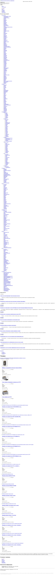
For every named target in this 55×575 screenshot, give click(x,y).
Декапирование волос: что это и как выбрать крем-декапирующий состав (11, 336)
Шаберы (5, 76)
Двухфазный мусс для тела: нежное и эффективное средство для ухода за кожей (12, 347)
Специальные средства (7, 203)
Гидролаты (5, 187)
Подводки (5, 220)
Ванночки (5, 22)
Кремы (5, 93)
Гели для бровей (6, 214)
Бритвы (5, 20)
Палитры (5, 48)
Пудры (5, 102)
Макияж (3, 209)
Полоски (5, 56)
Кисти (5, 34)
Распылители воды (6, 60)
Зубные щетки (6, 173)
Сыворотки (5, 106)
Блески (5, 85)
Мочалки (5, 43)
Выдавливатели (6, 25)
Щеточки (5, 82)
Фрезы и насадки (6, 288)
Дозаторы (5, 27)
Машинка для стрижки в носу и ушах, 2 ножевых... (11, 525)
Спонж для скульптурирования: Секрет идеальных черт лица (10, 295)
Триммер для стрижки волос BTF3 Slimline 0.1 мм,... (12, 456)
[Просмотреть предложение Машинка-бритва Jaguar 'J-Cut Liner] (7, 513)
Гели (4, 88)
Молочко (5, 195)
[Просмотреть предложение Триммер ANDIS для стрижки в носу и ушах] (9, 503)
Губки (5, 26)
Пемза (5, 49)
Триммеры (7, 166)
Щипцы (5, 83)
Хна (4, 230)
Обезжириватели (6, 242)
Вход (3, 6)
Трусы (5, 71)
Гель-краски (5, 234)
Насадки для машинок (7, 282)
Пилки (5, 52)
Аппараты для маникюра (7, 272)
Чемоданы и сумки (6, 74)
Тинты (5, 227)
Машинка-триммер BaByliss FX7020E (9, 485)
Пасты (5, 99)
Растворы (5, 201)
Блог (2, 9)
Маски (5, 42)
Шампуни (5, 108)
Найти (1, 4)
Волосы (5, 118)
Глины (5, 89)
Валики (5, 21)
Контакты (3, 11)
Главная (3, 8)
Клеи (4, 239)
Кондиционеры (6, 90)
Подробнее (2, 305)
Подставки (5, 55)
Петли (5, 51)
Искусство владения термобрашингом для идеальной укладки (10, 319)
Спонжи (5, 65)
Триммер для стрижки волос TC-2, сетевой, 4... (11, 465)
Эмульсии (5, 110)
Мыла (6, 161)
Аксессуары (4, 15)
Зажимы (5, 29)
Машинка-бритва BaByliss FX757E (8, 475)
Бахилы (5, 18)
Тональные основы (6, 228)
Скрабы (5, 103)
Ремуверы (5, 224)
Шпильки (5, 78)
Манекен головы (6, 41)
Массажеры (5, 176)
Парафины (5, 261)
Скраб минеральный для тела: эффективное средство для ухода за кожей (11, 342)
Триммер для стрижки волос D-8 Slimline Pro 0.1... (11, 426)
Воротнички (5, 24)
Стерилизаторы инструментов (8, 285)
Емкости (5, 28)
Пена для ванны (6, 263)
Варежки (5, 23)
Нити (4, 178)
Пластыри (5, 179)
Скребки (5, 64)
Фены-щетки (6, 287)
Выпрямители (6, 274)
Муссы (5, 97)
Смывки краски (6, 104)
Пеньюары (5, 50)
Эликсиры (5, 109)
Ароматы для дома (6, 17)
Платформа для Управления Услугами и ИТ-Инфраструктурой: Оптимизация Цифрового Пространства (16, 307)
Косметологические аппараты (8, 276)
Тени (4, 226)
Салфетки (5, 63)
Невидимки (5, 44)
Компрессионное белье (9, 139)
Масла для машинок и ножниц (8, 277)
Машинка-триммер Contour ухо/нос (8, 495)
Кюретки (5, 38)
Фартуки (5, 72)
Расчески (7, 115)
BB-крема (5, 210)
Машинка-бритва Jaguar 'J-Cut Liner (9, 515)
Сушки (5, 245)
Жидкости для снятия (7, 238)
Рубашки (5, 62)
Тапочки (5, 66)
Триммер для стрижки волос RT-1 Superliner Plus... (11, 416)
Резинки (5, 61)
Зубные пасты (6, 172)
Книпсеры (5, 35)
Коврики (5, 36)
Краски (5, 92)
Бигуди (5, 19)
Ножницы (5, 45)
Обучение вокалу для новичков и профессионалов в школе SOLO (10, 314)
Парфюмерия (7, 162)
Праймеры (5, 222)
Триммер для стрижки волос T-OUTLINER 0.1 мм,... (12, 406)
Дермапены (5, 275)
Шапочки (5, 77)
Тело (4, 153)
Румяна (5, 225)
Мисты (5, 193)
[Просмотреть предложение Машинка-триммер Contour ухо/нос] (7, 493)
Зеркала (5, 31)
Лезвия (5, 39)
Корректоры (5, 91)
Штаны (5, 79)
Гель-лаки (5, 235)
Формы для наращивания (7, 247)
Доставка (3, 560)
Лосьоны (7, 126)
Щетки (5, 80)
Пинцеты (5, 53)
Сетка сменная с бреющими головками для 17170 (11, 382)
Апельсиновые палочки (7, 16)
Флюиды (7, 152)
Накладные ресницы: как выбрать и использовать (8, 325)
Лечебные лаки (6, 240)
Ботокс (5, 86)
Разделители (5, 59)
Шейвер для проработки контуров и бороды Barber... (12, 367)
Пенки (5, 100)
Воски (6, 120)
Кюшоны (5, 218)
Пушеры (5, 58)
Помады (5, 101)
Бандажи (5, 169)
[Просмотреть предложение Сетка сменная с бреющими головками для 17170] (5, 380)
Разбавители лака (6, 243)
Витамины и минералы (7, 170)
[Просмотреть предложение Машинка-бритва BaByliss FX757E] (7, 474)
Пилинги (7, 163)
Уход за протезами (6, 182)
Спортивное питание (9, 141)
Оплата (3, 10)
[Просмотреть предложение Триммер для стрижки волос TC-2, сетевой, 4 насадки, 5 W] (11, 464)
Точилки (5, 69)
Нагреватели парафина (7, 281)
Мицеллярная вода (6, 194)
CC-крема (5, 211)
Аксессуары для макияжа (7, 212)
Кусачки (5, 37)
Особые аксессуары (7, 46)
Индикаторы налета (7, 174)
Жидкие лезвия (6, 237)
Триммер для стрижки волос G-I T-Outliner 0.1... (11, 436)
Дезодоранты (7, 157)
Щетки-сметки (6, 81)
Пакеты (5, 47)
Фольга (5, 73)
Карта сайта (4, 12)
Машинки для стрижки (7, 279)
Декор (5, 236)
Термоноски (5, 68)
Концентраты (7, 123)
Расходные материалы (7, 223)
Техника (3, 271)
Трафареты (5, 70)
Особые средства (6, 260)
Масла (5, 96)
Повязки (5, 54)
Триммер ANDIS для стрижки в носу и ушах (10, 505)
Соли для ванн (6, 267)
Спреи (5, 105)
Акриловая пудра (6, 232)
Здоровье (5, 137)
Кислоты (5, 188)
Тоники (5, 107)
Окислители (5, 98)
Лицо (3, 183)
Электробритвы (8, 167)
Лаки (6, 125)
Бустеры (5, 87)
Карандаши (5, 33)
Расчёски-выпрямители (7, 284)
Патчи (5, 198)
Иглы (4, 32)
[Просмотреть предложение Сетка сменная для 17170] (5, 395)
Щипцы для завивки (7, 289)
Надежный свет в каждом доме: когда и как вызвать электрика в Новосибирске (12, 301)
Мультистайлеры (6, 280)
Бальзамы (7, 119)
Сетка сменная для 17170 (6, 396)
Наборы (7, 114)
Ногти (3, 231)
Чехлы (5, 75)
